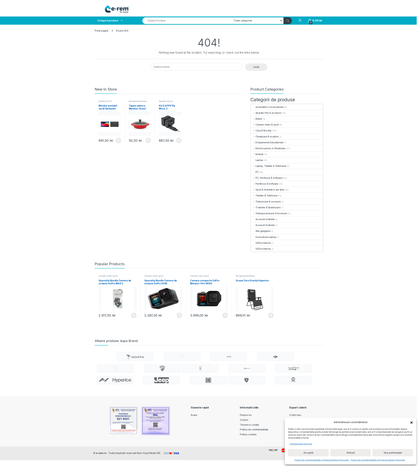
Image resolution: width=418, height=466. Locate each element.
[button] (411, 422)
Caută (256, 67)
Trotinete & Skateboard (268, 207)
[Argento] (182, 357)
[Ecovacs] (200, 368)
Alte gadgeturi (263, 231)
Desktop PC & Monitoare (105, 102)
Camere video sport (108, 276)
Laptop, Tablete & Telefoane (271, 166)
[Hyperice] (115, 380)
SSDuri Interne (263, 242)
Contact (244, 419)
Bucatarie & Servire (137, 101)
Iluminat (259, 154)
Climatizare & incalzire (267, 136)
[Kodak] (208, 380)
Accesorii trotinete (265, 219)
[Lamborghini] (246, 380)
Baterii (259, 118)
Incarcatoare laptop (266, 237)
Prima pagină (101, 30)
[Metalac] (293, 380)
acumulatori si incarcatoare (270, 107)
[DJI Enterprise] (115, 368)
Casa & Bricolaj (263, 130)
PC (257, 172)
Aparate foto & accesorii (165, 102)
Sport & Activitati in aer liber (270, 189)
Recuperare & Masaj (245, 276)
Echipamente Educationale (269, 142)
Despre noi (246, 415)
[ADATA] (135, 357)
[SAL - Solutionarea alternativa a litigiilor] (155, 420)
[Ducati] (162, 368)
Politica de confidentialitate (254, 429)
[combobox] (187, 20)
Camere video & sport (267, 124)
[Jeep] (161, 380)
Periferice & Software (267, 183)
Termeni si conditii (249, 424)
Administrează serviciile (301, 444)
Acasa (194, 415)
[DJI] (275, 357)
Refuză (351, 452)
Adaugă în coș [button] (117, 140)
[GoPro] (294, 368)
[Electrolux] (247, 368)
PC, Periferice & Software (269, 177)
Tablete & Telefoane (266, 195)
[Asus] (229, 357)
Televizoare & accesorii (268, 201)
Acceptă (308, 452)
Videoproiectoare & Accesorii (271, 213)
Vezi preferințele (393, 452)
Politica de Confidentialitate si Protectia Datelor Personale (322, 460)
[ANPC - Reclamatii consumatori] (123, 420)
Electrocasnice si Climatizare (270, 148)
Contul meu (295, 415)
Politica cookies (248, 434)
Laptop (259, 160)
